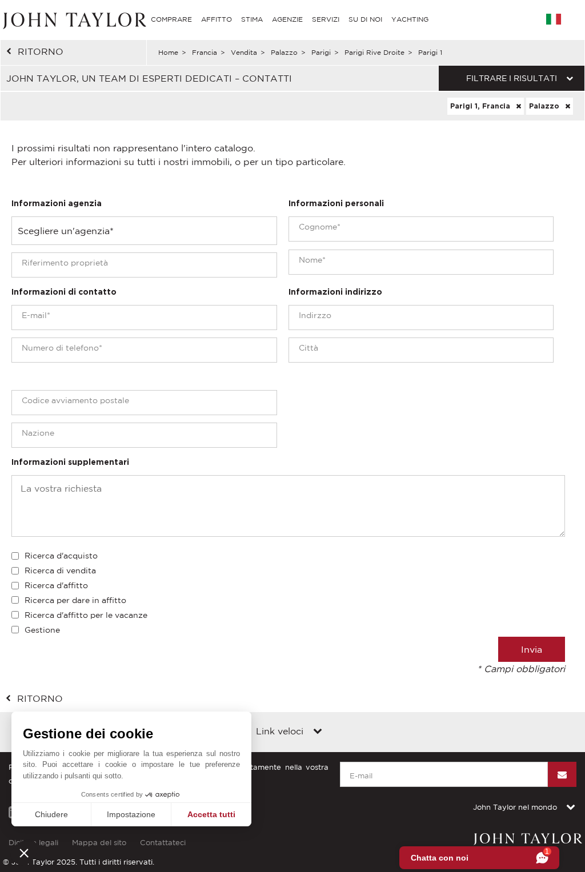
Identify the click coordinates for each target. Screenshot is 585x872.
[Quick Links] (317, 732)
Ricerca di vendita (60, 570)
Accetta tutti (211, 814)
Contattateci (163, 842)
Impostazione (131, 814)
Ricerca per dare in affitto (75, 600)
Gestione (42, 629)
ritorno (40, 51)
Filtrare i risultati (511, 78)
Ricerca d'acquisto (61, 555)
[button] (24, 852)
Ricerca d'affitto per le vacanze (86, 615)
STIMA (252, 19)
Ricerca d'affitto (56, 585)
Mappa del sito (99, 842)
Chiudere (51, 814)
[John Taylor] (73, 19)
